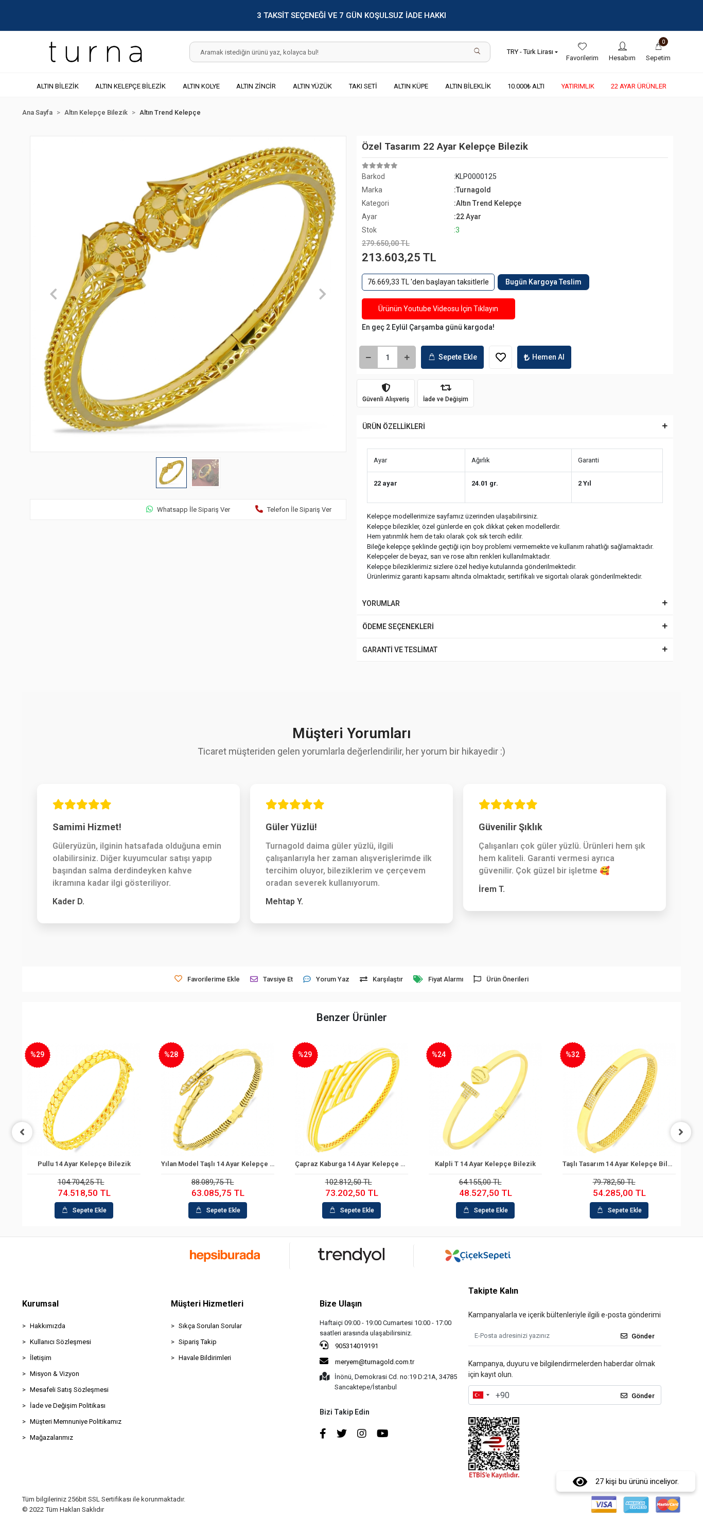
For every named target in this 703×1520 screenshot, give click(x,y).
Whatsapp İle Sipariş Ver (193, 509)
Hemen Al (548, 357)
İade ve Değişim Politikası (68, 1405)
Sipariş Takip (198, 1342)
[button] (658, 52)
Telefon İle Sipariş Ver (299, 509)
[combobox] (481, 1395)
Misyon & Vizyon (54, 1374)
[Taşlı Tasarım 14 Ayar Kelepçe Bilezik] (619, 1099)
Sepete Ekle (457, 357)
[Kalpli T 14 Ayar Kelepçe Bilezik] (485, 1099)
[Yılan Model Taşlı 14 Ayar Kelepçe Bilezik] (217, 1099)
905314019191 (355, 1346)
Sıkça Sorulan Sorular (210, 1326)
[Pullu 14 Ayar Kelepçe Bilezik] (83, 1099)
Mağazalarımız (51, 1437)
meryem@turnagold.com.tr (374, 1362)
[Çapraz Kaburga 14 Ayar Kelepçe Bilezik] (351, 1099)
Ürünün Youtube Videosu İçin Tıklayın (438, 309)
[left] (22, 1132)
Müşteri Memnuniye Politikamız (75, 1421)
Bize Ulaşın (341, 1304)
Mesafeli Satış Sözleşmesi (69, 1389)
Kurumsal (40, 1304)
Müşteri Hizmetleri (207, 1304)
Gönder (643, 1336)
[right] (681, 1132)
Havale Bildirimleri (205, 1358)
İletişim (40, 1358)
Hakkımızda (47, 1326)
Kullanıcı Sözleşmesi (60, 1342)
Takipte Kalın (493, 1291)
